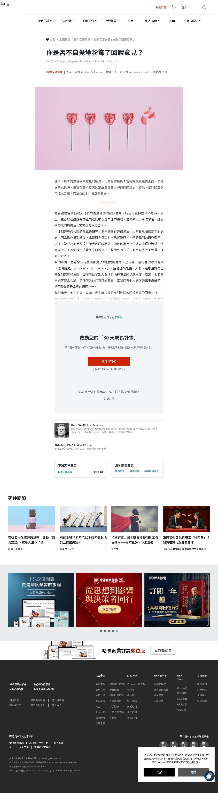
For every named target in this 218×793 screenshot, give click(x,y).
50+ (11, 747)
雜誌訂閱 (181, 693)
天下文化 (24, 747)
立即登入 (117, 317)
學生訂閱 (132, 712)
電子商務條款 (38, 705)
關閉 (193, 772)
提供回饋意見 (54, 72)
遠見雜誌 (59, 742)
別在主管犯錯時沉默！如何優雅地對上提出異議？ (83, 539)
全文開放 (114, 689)
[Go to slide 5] (117, 631)
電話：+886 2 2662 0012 (33, 766)
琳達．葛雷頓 (15, 549)
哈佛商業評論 (16, 742)
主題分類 (100, 695)
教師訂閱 (132, 717)
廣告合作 (56, 705)
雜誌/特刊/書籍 (117, 684)
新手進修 (114, 706)
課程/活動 (182, 687)
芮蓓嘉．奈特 (67, 549)
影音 (98, 706)
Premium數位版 (136, 684)
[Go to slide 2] (105, 631)
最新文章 (100, 684)
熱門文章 (100, 689)
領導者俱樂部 (161, 689)
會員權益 (202, 695)
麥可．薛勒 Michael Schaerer (84, 72)
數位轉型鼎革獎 (42, 684)
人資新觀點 (115, 701)
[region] (109, 600)
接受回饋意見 (151, 471)
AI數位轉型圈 (16, 689)
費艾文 (115, 549)
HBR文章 (182, 704)
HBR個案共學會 (17, 684)
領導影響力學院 (42, 747)
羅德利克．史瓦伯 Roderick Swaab (127, 72)
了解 (159, 772)
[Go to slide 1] (101, 631)
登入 (184, 7)
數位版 (130, 689)
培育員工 (120, 471)
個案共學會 (160, 684)
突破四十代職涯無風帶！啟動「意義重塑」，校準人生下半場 (31, 539)
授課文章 (202, 701)
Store (172, 21)
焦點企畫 (100, 723)
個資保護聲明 (38, 700)
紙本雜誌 (132, 695)
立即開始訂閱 (163, 650)
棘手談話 (134, 471)
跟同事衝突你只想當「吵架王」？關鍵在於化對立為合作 (186, 539)
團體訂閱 (132, 706)
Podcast (158, 701)
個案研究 (100, 712)
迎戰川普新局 (116, 695)
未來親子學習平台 (38, 742)
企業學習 (159, 695)
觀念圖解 (100, 717)
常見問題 (202, 689)
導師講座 (114, 717)
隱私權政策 (15, 705)
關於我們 (14, 700)
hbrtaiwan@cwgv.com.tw (68, 770)
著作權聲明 (58, 700)
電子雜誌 (132, 701)
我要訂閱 (161, 7)
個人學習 (100, 701)
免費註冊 (109, 398)
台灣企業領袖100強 (44, 689)
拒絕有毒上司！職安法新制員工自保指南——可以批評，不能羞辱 (134, 539)
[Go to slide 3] (109, 631)
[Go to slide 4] (113, 631)
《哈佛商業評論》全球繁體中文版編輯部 (184, 549)
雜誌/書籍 (182, 698)
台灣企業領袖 (116, 712)
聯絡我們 (202, 684)
